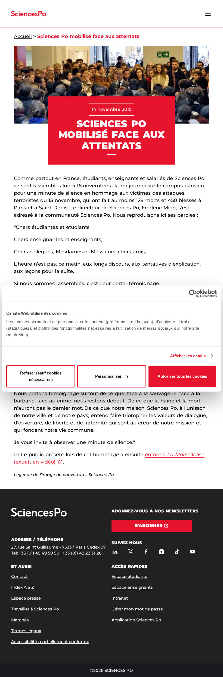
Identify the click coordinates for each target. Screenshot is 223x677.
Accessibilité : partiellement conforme (50, 641)
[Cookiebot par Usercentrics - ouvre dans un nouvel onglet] (193, 293)
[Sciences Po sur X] (130, 552)
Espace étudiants (129, 576)
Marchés (20, 619)
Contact (19, 576)
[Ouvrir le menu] (208, 14)
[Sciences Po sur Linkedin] (115, 552)
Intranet (120, 598)
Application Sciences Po (136, 619)
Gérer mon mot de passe (137, 609)
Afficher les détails (188, 355)
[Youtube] (192, 552)
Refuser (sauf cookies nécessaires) (40, 376)
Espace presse (26, 598)
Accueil (23, 36)
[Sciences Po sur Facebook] (146, 552)
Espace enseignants (132, 587)
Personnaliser (108, 376)
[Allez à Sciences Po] (39, 515)
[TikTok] (177, 552)
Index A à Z (22, 587)
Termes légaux (26, 630)
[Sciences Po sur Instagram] (161, 552)
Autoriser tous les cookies (182, 376)
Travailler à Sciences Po (35, 609)
